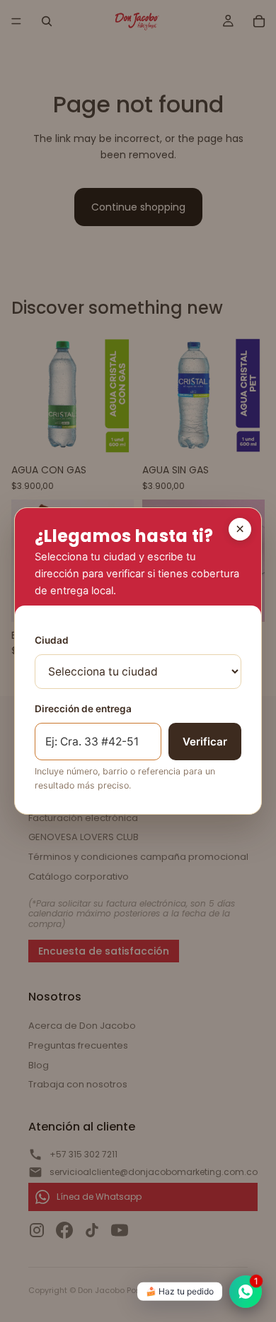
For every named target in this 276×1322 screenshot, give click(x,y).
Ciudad (52, 640)
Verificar (205, 741)
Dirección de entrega (83, 708)
